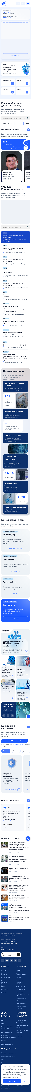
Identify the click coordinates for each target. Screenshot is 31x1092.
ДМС (2, 1020)
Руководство (5, 977)
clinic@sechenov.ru (7, 949)
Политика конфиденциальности (8, 1036)
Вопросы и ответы (7, 1044)
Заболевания (20, 989)
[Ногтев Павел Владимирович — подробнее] (11, 166)
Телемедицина (21, 1003)
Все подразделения (28, 187)
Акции (18, 977)
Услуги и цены (21, 974)
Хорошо (12, 1081)
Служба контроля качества (22, 1031)
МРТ (19, 123)
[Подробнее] (26, 73)
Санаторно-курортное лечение (22, 994)
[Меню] (28, 3)
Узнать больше (10, 790)
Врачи (18, 971)
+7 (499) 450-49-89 (8, 936)
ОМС (2, 1023)
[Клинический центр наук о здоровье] (3, 3)
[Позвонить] (23, 3)
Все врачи (28, 129)
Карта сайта (20, 1036)
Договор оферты (6, 1032)
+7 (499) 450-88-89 (17, 744)
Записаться (16, 571)
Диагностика (20, 986)
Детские (26, 751)
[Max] (3, 715)
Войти (15, 594)
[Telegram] (8, 715)
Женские (6, 751)
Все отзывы (28, 800)
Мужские (16, 751)
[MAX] (19, 960)
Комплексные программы (21, 982)
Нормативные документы (21, 1021)
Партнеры (4, 989)
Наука (3, 986)
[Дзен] (7, 960)
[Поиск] (18, 3)
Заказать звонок (15, 548)
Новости (4, 993)
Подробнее (15, 56)
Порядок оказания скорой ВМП (7, 1028)
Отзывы (3, 1041)
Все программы (28, 727)
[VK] (12, 715)
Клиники (4, 974)
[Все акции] (28, 716)
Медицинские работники (5, 982)
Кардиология (7, 123)
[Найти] (28, 118)
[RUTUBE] (15, 960)
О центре (4, 971)
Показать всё (7, 821)
